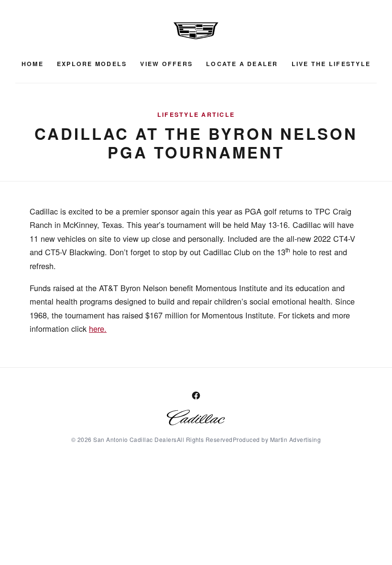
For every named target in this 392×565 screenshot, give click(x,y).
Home (33, 63)
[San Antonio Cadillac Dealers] (196, 30)
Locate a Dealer (242, 63)
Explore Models (92, 63)
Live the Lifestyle (331, 63)
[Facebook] (196, 395)
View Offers (166, 63)
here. (98, 328)
